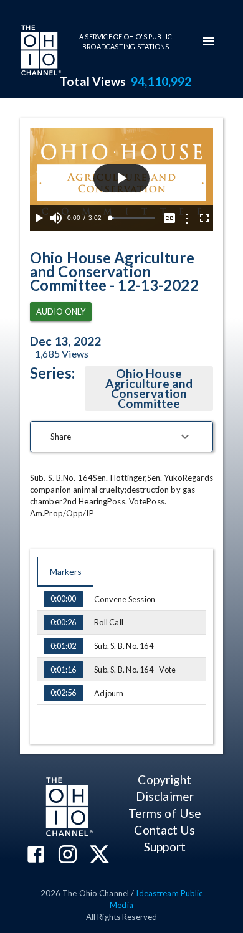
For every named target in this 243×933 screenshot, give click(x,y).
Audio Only (60, 311)
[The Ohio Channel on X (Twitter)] (99, 855)
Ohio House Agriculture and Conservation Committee (149, 388)
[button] (121, 437)
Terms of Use (164, 813)
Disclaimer (165, 796)
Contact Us (164, 830)
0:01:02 (63, 646)
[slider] (132, 218)
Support (165, 847)
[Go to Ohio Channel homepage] (40, 52)
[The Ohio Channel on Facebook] (36, 855)
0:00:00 (63, 599)
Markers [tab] (66, 571)
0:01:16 (63, 670)
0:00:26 (63, 622)
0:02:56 (63, 693)
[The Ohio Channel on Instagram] (68, 855)
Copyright (164, 779)
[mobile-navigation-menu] (208, 41)
